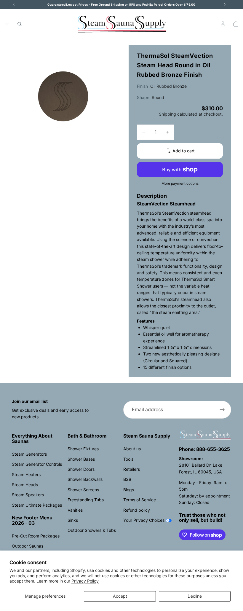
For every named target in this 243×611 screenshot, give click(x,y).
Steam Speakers (28, 494)
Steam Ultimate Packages (37, 505)
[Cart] (235, 24)
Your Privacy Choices (143, 520)
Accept (120, 596)
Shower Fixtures (83, 448)
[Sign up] (222, 409)
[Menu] (7, 24)
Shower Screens (83, 489)
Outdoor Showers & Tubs (92, 530)
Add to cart (183, 150)
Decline (195, 596)
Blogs (128, 489)
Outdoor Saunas (27, 545)
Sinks (73, 520)
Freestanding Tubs (86, 499)
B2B (127, 479)
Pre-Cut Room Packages (36, 535)
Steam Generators (29, 454)
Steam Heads (25, 484)
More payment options (180, 183)
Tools (128, 459)
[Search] (19, 24)
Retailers (131, 469)
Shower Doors (81, 469)
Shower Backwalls (85, 479)
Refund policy (136, 510)
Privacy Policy (85, 580)
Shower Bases (81, 459)
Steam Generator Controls (37, 464)
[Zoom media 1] (63, 96)
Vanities (75, 510)
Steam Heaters (26, 474)
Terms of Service (139, 499)
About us (132, 448)
